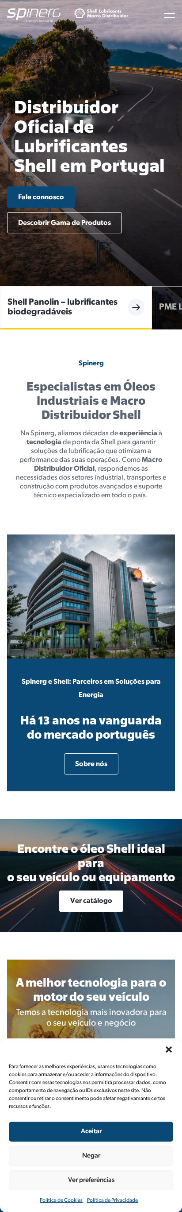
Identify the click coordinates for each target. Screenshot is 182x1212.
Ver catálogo (91, 901)
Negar (91, 1156)
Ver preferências (91, 1180)
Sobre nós (91, 764)
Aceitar (91, 1131)
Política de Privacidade (112, 1200)
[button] (168, 1049)
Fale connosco (41, 197)
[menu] (169, 15)
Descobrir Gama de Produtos (64, 223)
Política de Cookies (61, 1200)
